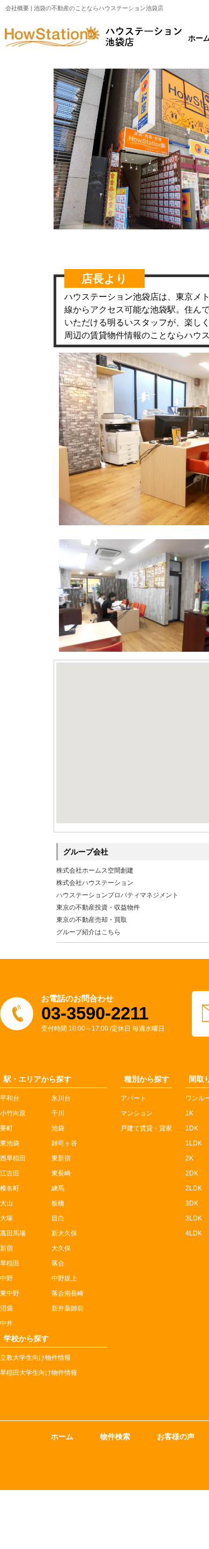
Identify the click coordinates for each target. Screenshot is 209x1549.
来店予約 (108, 1543)
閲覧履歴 (26, 1507)
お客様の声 (176, 1436)
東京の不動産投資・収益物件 (98, 907)
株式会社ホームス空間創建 (94, 870)
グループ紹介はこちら (88, 932)
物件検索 (115, 1436)
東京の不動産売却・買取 (91, 920)
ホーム (62, 1436)
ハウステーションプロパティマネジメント (117, 895)
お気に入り (29, 1496)
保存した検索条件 (41, 1531)
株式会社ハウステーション (94, 883)
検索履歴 (26, 1519)
